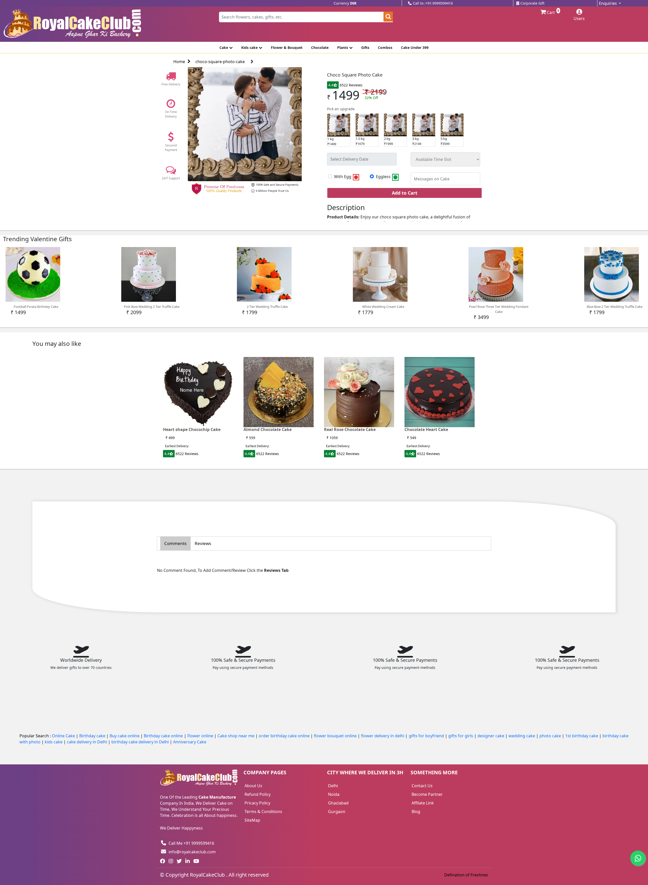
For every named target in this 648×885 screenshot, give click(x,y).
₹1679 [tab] (360, 141)
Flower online (200, 736)
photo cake (550, 736)
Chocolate (320, 47)
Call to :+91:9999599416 (433, 3)
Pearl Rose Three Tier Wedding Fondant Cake (499, 309)
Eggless (384, 177)
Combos (385, 47)
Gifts (365, 47)
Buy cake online (125, 736)
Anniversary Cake (189, 742)
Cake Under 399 (415, 47)
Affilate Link (423, 803)
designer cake (491, 736)
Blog (416, 811)
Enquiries (608, 3)
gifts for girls (461, 736)
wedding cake (522, 736)
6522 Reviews (351, 85)
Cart (550, 12)
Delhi (333, 785)
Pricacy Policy (257, 803)
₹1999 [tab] (388, 141)
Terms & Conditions (263, 811)
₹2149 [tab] (416, 141)
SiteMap (252, 820)
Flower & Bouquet (286, 47)
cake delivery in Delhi (87, 742)
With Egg (343, 177)
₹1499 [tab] (331, 141)
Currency (345, 3)
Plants (343, 47)
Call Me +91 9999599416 (191, 843)
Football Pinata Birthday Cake (36, 306)
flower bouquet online (336, 736)
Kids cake (250, 47)
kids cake (54, 742)
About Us (253, 785)
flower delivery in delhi (383, 736)
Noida (333, 794)
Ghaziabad (338, 803)
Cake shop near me (236, 736)
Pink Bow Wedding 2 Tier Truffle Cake (151, 306)
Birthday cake (92, 736)
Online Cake (64, 736)
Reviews (203, 543)
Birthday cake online (164, 736)
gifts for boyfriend (427, 736)
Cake (224, 47)
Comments (175, 543)
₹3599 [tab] (445, 141)
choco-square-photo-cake (220, 61)
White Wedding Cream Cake (383, 306)
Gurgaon (336, 811)
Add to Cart (404, 193)
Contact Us (422, 785)
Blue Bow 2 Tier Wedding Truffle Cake (614, 306)
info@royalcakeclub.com (192, 852)
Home (179, 61)
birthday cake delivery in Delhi (140, 742)
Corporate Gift (532, 3)
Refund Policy (258, 794)
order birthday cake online (285, 736)
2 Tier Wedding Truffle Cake (267, 306)
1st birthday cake (582, 736)
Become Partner (427, 794)
